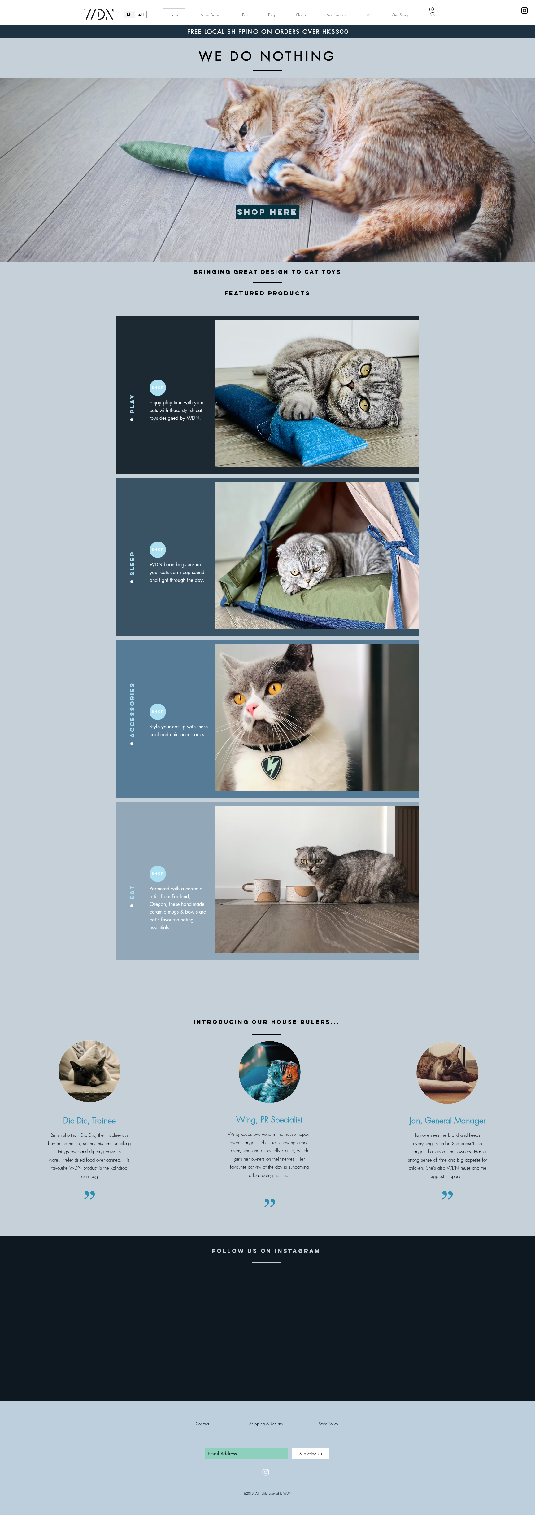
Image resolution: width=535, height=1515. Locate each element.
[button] (432, 11)
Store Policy (328, 1423)
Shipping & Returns (266, 1423)
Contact (202, 1423)
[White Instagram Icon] (265, 1472)
